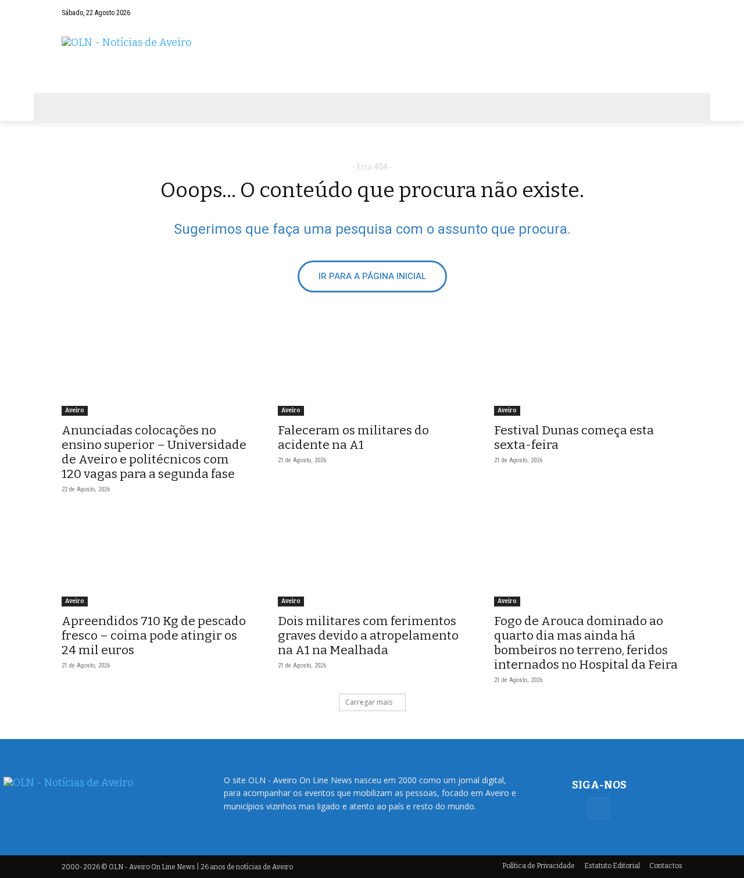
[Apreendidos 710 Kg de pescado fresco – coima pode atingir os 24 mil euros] (156, 559)
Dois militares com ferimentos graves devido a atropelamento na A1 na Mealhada (368, 635)
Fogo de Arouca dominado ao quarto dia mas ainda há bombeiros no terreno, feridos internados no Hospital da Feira (586, 642)
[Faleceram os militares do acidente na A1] (372, 369)
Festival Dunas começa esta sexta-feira (574, 437)
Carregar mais (368, 702)
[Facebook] (673, 13)
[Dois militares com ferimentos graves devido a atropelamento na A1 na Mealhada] (372, 559)
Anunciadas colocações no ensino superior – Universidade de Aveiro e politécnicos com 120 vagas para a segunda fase (154, 452)
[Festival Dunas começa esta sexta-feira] (588, 369)
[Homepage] (372, 59)
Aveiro (74, 410)
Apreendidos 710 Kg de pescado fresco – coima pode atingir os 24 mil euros (154, 635)
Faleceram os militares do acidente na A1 (353, 437)
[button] (651, 13)
